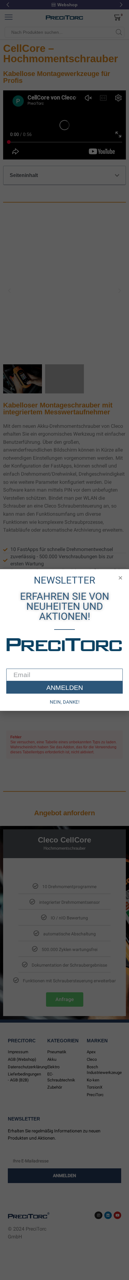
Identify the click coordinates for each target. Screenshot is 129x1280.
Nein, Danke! (65, 702)
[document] (64, 640)
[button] (120, 577)
